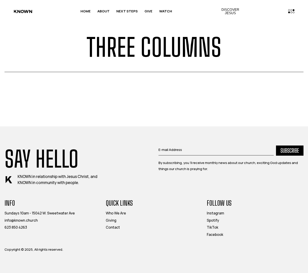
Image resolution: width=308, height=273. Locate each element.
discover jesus (230, 11)
